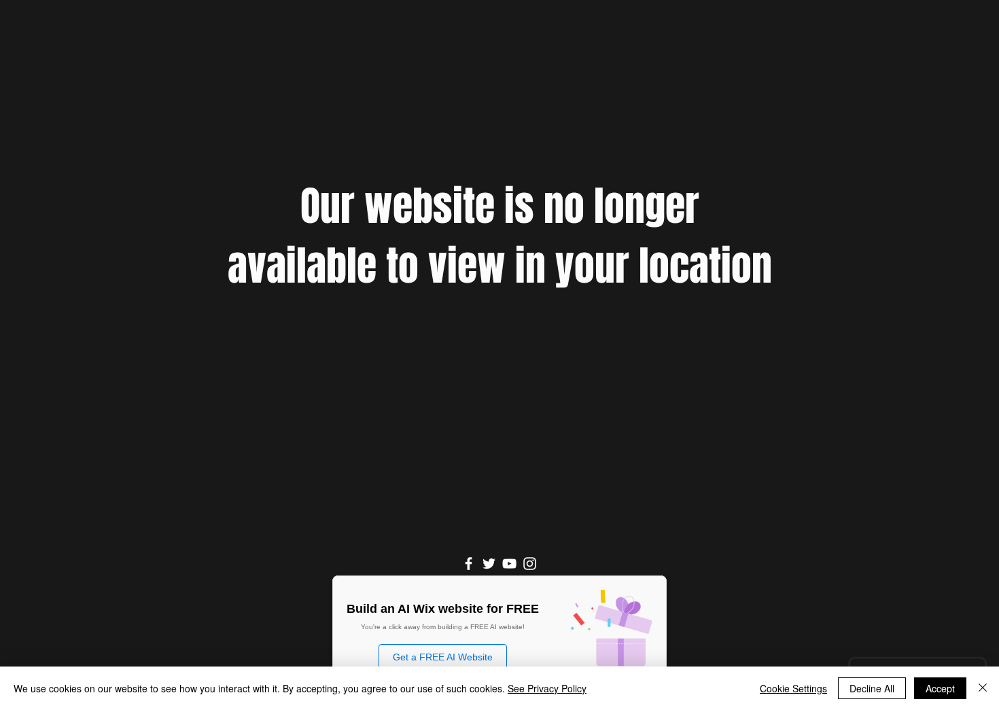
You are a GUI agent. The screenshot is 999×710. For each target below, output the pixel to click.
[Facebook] (468, 563)
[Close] (983, 688)
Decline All (871, 688)
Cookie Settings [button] (793, 688)
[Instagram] (529, 563)
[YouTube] (509, 563)
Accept (940, 688)
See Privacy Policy (547, 688)
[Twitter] (488, 563)
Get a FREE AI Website (443, 657)
